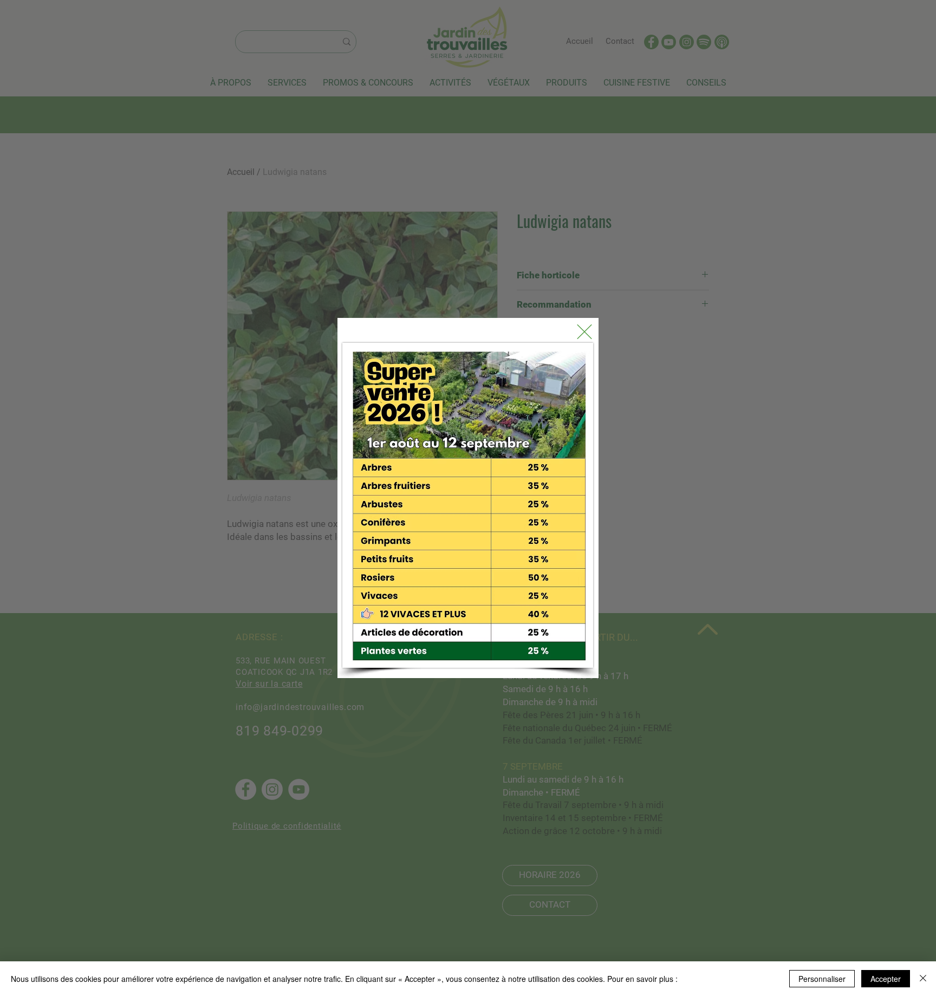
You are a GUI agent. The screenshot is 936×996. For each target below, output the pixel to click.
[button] (584, 331)
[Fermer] (922, 978)
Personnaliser (822, 978)
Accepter (885, 978)
